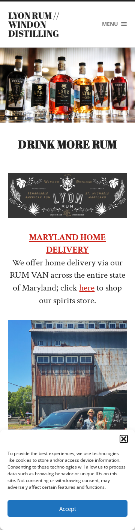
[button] (124, 439)
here (86, 287)
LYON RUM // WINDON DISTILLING (33, 24)
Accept (67, 508)
